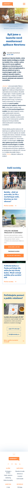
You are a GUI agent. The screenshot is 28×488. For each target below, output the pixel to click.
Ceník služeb (19, 478)
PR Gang (20, 487)
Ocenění (20, 476)
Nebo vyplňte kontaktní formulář (11, 341)
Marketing (8, 478)
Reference (20, 474)
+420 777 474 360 (13, 329)
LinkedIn (20, 464)
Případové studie (19, 471)
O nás (8, 487)
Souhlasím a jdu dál (14, 247)
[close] (23, 227)
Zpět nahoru (14, 454)
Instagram (12, 464)
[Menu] (24, 4)
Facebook (8, 464)
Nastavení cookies (13, 251)
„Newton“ (5, 86)
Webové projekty (8, 480)
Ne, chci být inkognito (14, 255)
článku (9, 154)
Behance (16, 464)
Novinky (16, 26)
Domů (11, 26)
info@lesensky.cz (14, 334)
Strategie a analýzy (8, 472)
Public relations (8, 475)
